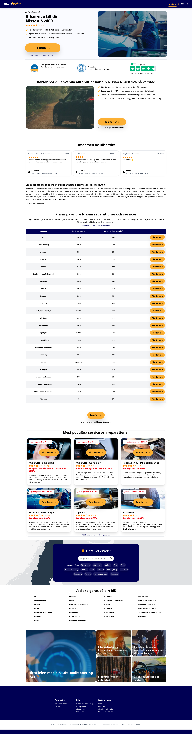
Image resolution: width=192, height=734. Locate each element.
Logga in (184, 4)
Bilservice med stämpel (41, 512)
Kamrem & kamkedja (77, 620)
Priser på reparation (105, 712)
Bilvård (36, 620)
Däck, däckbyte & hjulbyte (79, 604)
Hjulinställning (74, 616)
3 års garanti (81, 706)
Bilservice (40, 204)
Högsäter (114, 574)
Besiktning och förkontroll (44, 612)
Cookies (130, 725)
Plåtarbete (110, 612)
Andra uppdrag (40, 600)
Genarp (100, 569)
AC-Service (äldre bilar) (41, 462)
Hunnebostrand (100, 574)
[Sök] (111, 558)
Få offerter (172, 4)
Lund (92, 569)
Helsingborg (112, 569)
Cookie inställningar (110, 725)
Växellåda (142, 616)
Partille (88, 574)
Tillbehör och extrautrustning (149, 612)
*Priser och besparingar (85, 704)
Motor (108, 604)
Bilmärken (80, 712)
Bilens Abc (102, 706)
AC (35, 596)
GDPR (138, 725)
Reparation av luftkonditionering (141, 462)
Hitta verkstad (81, 709)
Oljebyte (80, 512)
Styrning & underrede (146, 604)
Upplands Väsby (71, 569)
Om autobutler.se (61, 704)
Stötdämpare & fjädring (147, 608)
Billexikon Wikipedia (105, 709)
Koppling (109, 596)
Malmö (108, 565)
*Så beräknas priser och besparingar (39, 55)
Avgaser (37, 604)
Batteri (36, 608)
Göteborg (97, 565)
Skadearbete (143, 596)
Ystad (123, 565)
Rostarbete (110, 616)
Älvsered (124, 569)
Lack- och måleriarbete (114, 600)
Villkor (123, 725)
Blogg (100, 704)
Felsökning (73, 612)
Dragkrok (73, 600)
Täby (116, 565)
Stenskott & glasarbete (147, 600)
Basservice (128, 512)
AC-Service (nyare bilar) (88, 462)
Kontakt (57, 706)
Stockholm (85, 565)
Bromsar (72, 596)
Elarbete (72, 608)
